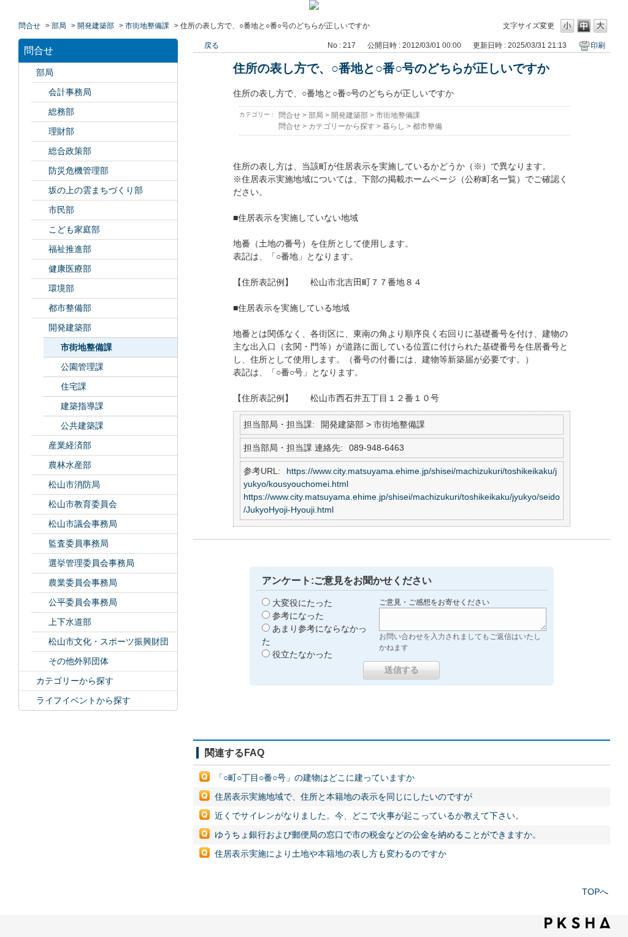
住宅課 (73, 386)
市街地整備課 (147, 25)
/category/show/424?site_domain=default (39, 170)
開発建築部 (95, 25)
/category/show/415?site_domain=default (39, 229)
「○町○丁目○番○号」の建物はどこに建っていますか (315, 777)
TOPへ (595, 892)
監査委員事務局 (78, 543)
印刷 (598, 45)
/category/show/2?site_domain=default (27, 681)
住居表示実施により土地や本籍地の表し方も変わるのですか (330, 854)
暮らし (394, 126)
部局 (59, 25)
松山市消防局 (74, 484)
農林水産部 (69, 465)
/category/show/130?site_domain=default (39, 249)
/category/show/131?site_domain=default (39, 661)
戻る (211, 45)
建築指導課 (82, 406)
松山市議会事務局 (82, 524)
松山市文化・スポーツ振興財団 (108, 641)
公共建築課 (82, 425)
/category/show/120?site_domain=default (39, 92)
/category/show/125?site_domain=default (39, 111)
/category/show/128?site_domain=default (39, 210)
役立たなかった (302, 654)
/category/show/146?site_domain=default (39, 543)
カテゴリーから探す (74, 681)
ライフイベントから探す (83, 700)
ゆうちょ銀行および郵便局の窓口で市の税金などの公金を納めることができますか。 (378, 834)
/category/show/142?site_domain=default (39, 504)
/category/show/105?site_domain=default (27, 700)
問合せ (29, 25)
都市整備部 (69, 308)
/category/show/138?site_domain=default (39, 445)
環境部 (61, 288)
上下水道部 (69, 622)
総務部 (61, 112)
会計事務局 (69, 92)
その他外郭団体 (78, 661)
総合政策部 (69, 151)
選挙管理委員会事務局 (91, 563)
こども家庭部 (74, 229)
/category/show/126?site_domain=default (39, 151)
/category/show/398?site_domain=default (39, 190)
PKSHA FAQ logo (577, 923)
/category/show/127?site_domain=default (39, 131)
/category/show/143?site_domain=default (39, 524)
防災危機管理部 (78, 170)
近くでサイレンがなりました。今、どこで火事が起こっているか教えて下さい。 (369, 815)
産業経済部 (69, 445)
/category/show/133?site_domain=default (39, 288)
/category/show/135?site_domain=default (39, 308)
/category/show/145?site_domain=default (39, 602)
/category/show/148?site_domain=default (39, 563)
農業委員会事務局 (82, 582)
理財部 (61, 131)
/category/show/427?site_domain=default (39, 465)
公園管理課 (82, 367)
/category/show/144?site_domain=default (39, 622)
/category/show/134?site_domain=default (39, 641)
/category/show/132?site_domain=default (39, 268)
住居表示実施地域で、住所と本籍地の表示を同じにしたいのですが (343, 796)
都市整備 (427, 126)
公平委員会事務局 (82, 602)
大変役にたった (302, 603)
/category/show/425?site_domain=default (39, 327)
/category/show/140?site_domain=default (39, 484)
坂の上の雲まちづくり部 (95, 190)
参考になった (298, 616)
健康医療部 (69, 268)
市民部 (61, 210)
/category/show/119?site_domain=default (27, 72)
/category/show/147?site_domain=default (39, 582)
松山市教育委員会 (82, 504)
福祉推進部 (69, 249)
